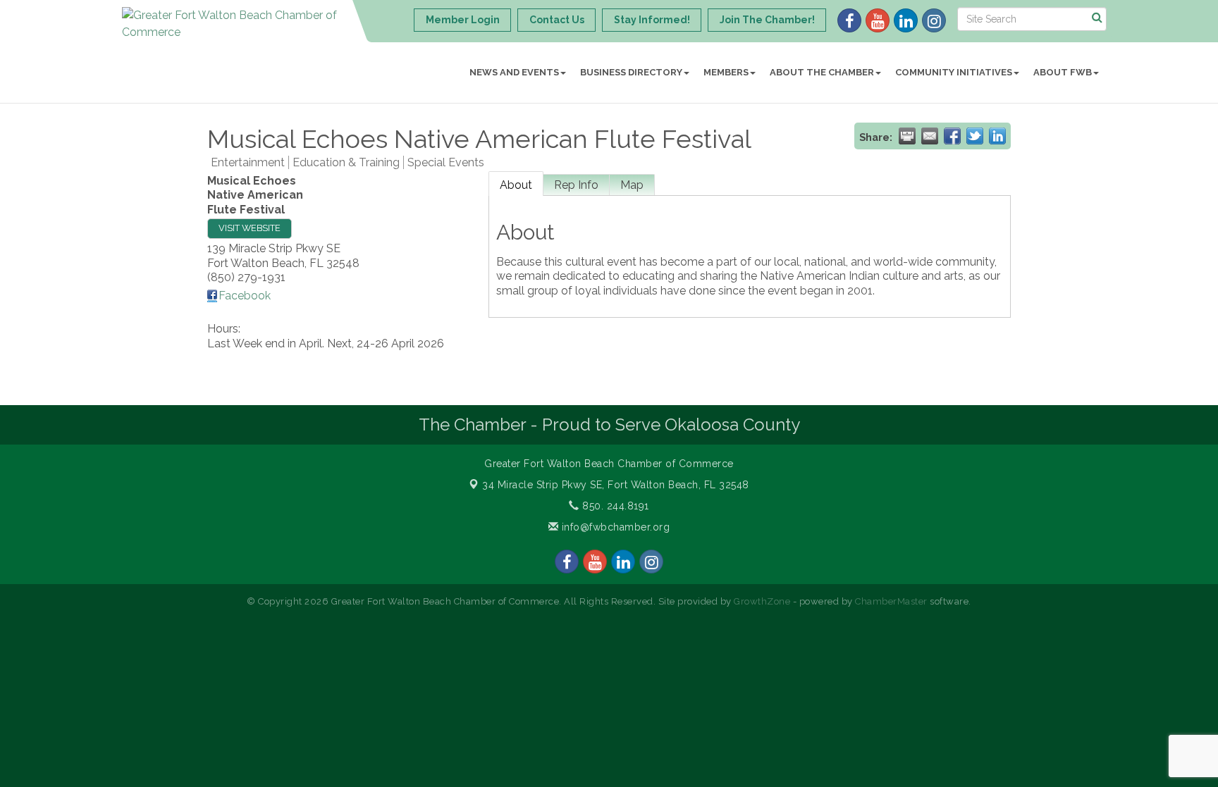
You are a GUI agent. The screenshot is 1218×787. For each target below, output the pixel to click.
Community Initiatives (953, 72)
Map (632, 185)
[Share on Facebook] (952, 136)
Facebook (245, 295)
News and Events (514, 72)
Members (726, 72)
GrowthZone (762, 601)
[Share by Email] (929, 136)
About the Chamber (822, 72)
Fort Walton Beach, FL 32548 (615, 484)
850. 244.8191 (614, 506)
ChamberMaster (891, 601)
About (516, 185)
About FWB (1062, 72)
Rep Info (576, 185)
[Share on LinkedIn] (997, 136)
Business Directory (631, 72)
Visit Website (250, 228)
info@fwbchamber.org (614, 527)
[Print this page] (907, 136)
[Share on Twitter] (974, 136)
